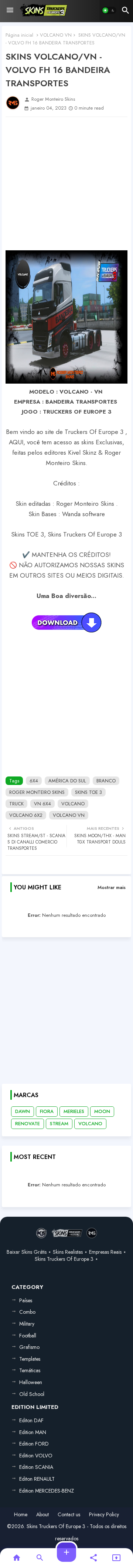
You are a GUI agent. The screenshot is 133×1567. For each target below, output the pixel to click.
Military (26, 1323)
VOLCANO (73, 803)
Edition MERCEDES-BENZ (46, 1490)
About (42, 1514)
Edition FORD (34, 1443)
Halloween (30, 1382)
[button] (109, 10)
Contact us (69, 1514)
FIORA (47, 1111)
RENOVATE (27, 1123)
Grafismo (29, 1347)
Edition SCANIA (36, 1467)
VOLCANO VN (56, 35)
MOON (102, 1111)
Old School (31, 1394)
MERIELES (74, 1111)
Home (20, 1514)
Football (27, 1335)
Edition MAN (32, 1432)
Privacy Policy (104, 1514)
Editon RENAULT (37, 1479)
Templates (29, 1359)
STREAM (59, 1123)
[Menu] (10, 10)
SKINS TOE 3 (88, 792)
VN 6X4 (42, 803)
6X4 (34, 780)
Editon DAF (31, 1420)
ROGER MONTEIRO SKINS (37, 792)
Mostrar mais (112, 887)
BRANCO (106, 780)
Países (25, 1300)
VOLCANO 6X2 (25, 815)
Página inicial (19, 35)
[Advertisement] (66, 183)
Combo (27, 1312)
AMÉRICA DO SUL (67, 780)
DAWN (22, 1111)
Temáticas (29, 1370)
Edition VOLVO (35, 1455)
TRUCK (16, 803)
